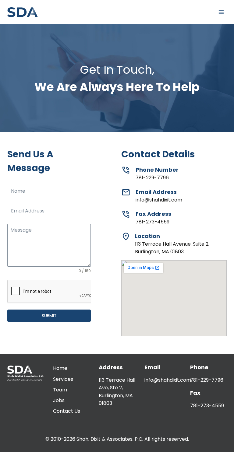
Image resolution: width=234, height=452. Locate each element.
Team (60, 389)
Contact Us (66, 411)
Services (63, 379)
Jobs (59, 400)
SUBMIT (49, 316)
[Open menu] (221, 12)
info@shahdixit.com (167, 380)
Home (60, 368)
